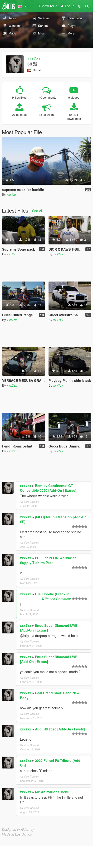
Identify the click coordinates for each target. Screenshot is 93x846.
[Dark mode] (79, 6)
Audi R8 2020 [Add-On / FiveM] (60, 729)
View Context (31, 501)
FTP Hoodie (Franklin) (53, 594)
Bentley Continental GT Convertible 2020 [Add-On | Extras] (48, 488)
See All (37, 210)
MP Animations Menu (52, 791)
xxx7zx (33, 58)
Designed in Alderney (18, 829)
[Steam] (35, 63)
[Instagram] (29, 63)
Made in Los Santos (17, 834)
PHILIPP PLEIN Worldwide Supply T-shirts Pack (48, 560)
